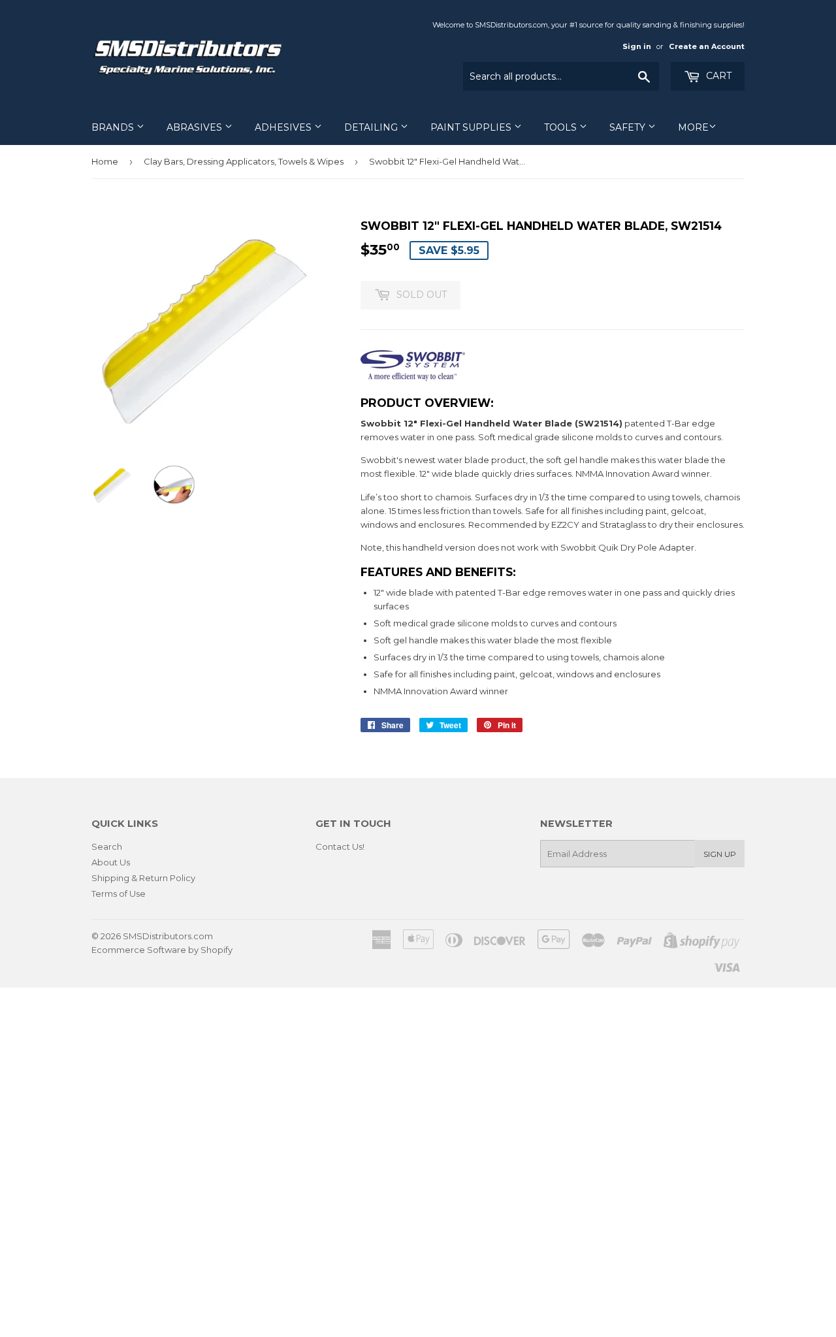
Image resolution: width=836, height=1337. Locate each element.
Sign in (636, 46)
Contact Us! (339, 846)
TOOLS (561, 127)
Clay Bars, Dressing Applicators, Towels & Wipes (244, 161)
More (693, 127)
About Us (110, 862)
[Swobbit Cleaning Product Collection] (413, 378)
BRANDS (114, 127)
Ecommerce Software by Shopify (162, 949)
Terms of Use (118, 893)
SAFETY (628, 127)
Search (106, 846)
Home (104, 161)
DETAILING (372, 127)
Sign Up (719, 854)
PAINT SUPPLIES (472, 127)
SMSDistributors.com (168, 936)
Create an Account (707, 46)
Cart (717, 76)
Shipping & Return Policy (143, 878)
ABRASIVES (196, 127)
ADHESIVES (284, 127)
